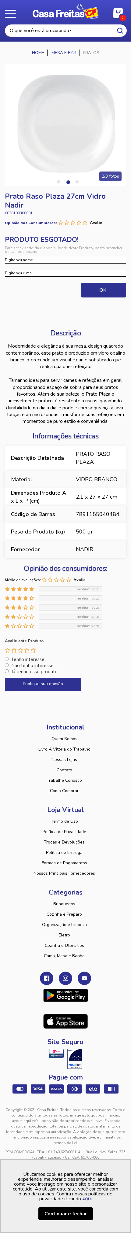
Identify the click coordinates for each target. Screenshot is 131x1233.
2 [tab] (68, 182)
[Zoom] (65, 125)
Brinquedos (64, 904)
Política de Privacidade (64, 832)
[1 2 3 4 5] (20, 650)
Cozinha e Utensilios (64, 945)
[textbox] (66, 30)
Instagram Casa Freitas (65, 978)
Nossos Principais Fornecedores (64, 873)
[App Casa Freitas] (65, 995)
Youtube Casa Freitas (84, 978)
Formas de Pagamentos (64, 863)
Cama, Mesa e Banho (64, 956)
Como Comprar (64, 791)
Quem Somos (64, 739)
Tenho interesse (27, 659)
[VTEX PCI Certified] (56, 1053)
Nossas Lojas (64, 759)
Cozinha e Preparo (64, 914)
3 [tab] (77, 182)
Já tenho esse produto (34, 672)
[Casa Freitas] (38, 53)
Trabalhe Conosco (64, 780)
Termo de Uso (64, 821)
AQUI (87, 1199)
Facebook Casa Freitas (46, 978)
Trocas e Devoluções (64, 842)
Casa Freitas (66, 11)
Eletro (64, 935)
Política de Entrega (64, 852)
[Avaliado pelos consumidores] (74, 1059)
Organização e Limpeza (64, 925)
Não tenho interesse (32, 666)
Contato (64, 770)
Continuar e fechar (65, 1213)
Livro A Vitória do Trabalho (64, 749)
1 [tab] (59, 182)
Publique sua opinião (43, 684)
